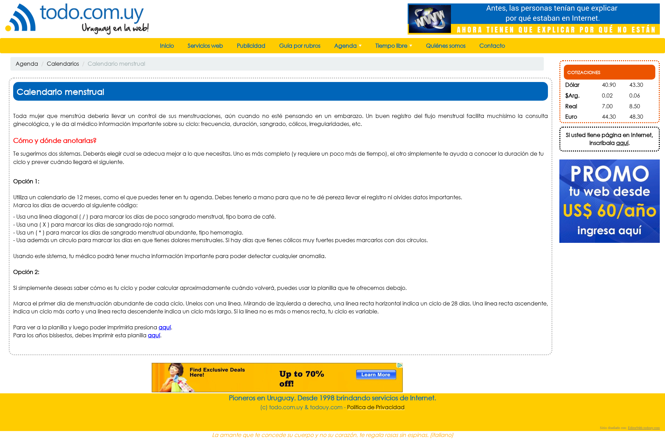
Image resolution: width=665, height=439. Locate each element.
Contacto (492, 45)
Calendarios (63, 63)
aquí (165, 327)
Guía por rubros (299, 45)
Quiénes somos (446, 45)
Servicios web (205, 45)
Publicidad (251, 45)
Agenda (348, 47)
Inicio (167, 45)
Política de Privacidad (376, 407)
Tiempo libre (394, 47)
